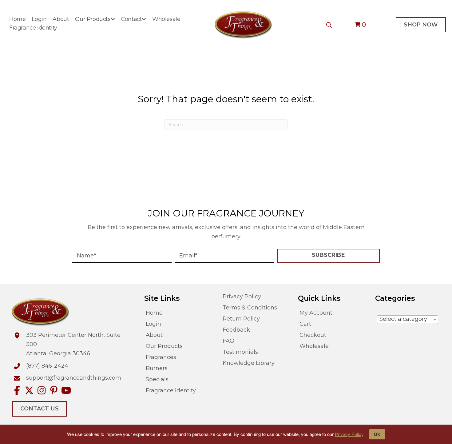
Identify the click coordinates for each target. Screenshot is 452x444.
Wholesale (314, 346)
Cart (305, 324)
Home (154, 313)
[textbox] (407, 319)
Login (153, 324)
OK (377, 434)
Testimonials (240, 352)
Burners (157, 368)
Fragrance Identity (171, 390)
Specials (157, 379)
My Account (315, 313)
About (154, 335)
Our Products (164, 346)
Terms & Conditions (250, 308)
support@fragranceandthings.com (73, 377)
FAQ (228, 341)
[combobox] (407, 319)
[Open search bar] (329, 25)
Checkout (312, 335)
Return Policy (241, 319)
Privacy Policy (349, 434)
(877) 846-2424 (47, 365)
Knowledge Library (249, 363)
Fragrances (161, 357)
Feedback (236, 330)
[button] (328, 256)
